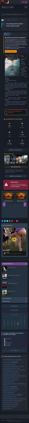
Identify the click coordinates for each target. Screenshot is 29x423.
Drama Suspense (6, 374)
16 (24, 322)
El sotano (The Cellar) (7, 379)
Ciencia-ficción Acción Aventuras (9, 364)
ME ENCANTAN (8, 338)
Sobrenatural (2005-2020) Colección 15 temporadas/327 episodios (8, 201)
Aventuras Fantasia (6, 362)
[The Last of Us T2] (4, 269)
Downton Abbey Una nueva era (9, 370)
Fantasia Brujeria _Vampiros (8, 381)
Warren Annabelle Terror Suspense (10, 406)
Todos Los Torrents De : (12, 56)
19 (11, 323)
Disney (18, 368)
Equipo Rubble (15, 379)
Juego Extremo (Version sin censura (10, 390)
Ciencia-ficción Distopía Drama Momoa (10, 366)
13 (14, 322)
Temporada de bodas (18, 400)
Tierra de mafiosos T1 (13, 283)
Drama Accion (22, 370)
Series (10, 269)
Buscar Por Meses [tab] (14, 310)
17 (4, 323)
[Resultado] (15, 350)
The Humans (15, 402)
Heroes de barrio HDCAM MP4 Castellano (11, 388)
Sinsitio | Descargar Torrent (8, 14)
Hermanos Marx (13, 386)
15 (21, 322)
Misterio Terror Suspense (8, 396)
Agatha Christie (18, 359)
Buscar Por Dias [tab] (14, 306)
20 (14, 323)
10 (4, 322)
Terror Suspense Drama (7, 402)
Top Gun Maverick (6, 404)
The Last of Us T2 (12, 267)
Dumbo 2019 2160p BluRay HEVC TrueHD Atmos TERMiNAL (14, 376)
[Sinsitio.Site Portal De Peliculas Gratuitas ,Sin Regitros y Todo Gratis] (5, 2)
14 (17, 322)
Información (19, 150)
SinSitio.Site (9, 420)
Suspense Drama (22, 398)
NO (6, 341)
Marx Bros (19, 394)
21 (17, 323)
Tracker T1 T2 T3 (11, 291)
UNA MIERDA (7, 345)
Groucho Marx (6, 386)
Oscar (15, 396)
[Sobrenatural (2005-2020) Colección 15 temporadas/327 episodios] (8, 196)
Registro (11, 7)
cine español (21, 366)
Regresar (12, 150)
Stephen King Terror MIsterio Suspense (10, 398)
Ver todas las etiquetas (7, 408)
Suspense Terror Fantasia (8, 400)
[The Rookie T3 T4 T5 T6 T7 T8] (4, 277)
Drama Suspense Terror (15, 374)
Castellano (14, 362)
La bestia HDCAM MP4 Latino (8, 392)
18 (7, 323)
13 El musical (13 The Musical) (9, 359)
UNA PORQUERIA (8, 342)
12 (11, 322)
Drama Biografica (15, 372)
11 (7, 322)
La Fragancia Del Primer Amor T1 (9, 394)
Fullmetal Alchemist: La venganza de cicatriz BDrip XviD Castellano (13, 384)
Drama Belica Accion (7, 372)
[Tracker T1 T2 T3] (4, 293)
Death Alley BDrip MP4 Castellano (9, 368)
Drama (17, 370)
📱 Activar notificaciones (11, 51)
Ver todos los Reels (16, 166)
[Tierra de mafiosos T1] (4, 285)
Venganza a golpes (14, 404)
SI (5, 340)
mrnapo (9, 19)
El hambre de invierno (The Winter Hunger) (11, 377)
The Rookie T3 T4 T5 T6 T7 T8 (14, 275)
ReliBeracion (16, 14)
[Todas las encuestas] (17, 350)
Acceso (5, 7)
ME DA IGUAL (8, 344)
